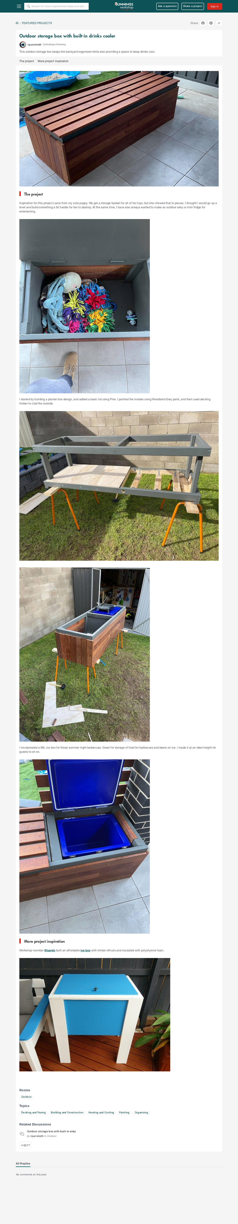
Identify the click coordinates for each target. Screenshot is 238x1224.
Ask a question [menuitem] (167, 6)
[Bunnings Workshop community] (124, 6)
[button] (22, 44)
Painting (124, 1113)
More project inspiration (53, 61)
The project (26, 61)
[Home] (17, 23)
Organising (141, 1113)
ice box (85, 950)
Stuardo (49, 950)
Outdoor (26, 1097)
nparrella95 (37, 1136)
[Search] (28, 6)
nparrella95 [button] (34, 44)
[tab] (23, 1163)
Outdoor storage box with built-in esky (51, 1132)
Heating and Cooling (101, 1113)
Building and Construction (67, 1113)
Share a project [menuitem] (192, 6)
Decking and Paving (33, 1113)
